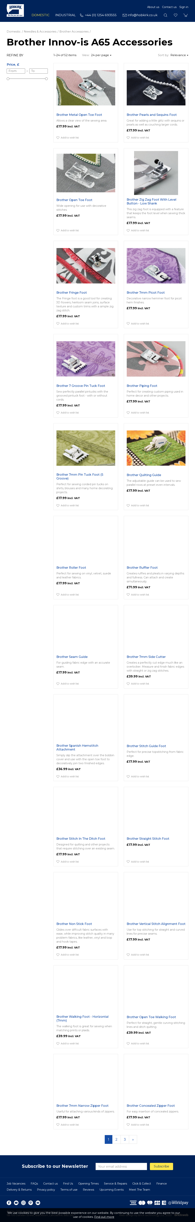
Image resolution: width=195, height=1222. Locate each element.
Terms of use (69, 1189)
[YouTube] (16, 1202)
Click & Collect (141, 1183)
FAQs (34, 1183)
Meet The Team (139, 1189)
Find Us (68, 1183)
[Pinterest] (30, 1202)
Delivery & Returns (19, 1189)
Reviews (88, 1189)
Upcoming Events (111, 1189)
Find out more (104, 1217)
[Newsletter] (38, 1202)
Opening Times (88, 1183)
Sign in (183, 7)
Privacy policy (46, 1189)
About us (153, 7)
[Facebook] (9, 1202)
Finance (161, 1183)
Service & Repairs (115, 1183)
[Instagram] (23, 1202)
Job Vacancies (16, 1183)
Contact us (169, 7)
